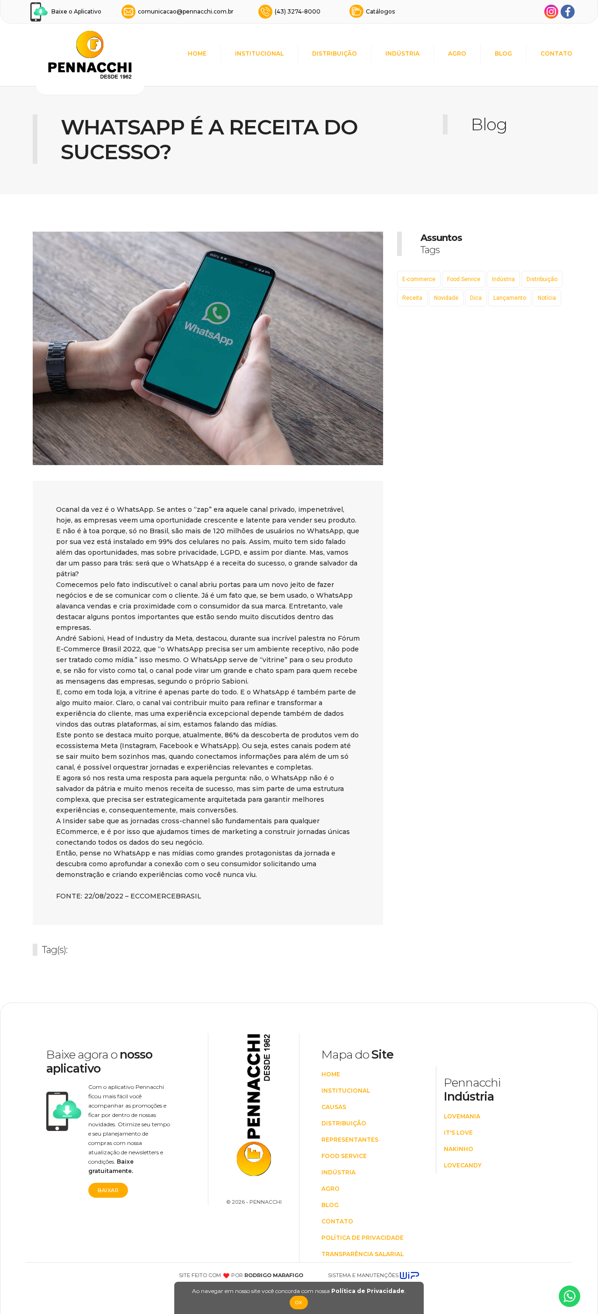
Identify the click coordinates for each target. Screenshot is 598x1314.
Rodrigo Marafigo (273, 1275)
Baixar (108, 1190)
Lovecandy (463, 1165)
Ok (298, 1302)
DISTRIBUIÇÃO (334, 53)
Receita (412, 298)
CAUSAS (333, 1106)
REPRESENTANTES (349, 1139)
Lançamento (509, 298)
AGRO (457, 53)
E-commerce (418, 279)
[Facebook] (568, 12)
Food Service (463, 279)
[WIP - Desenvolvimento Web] (409, 1275)
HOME (197, 53)
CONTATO (556, 53)
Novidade (446, 298)
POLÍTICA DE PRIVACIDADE (362, 1237)
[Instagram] (551, 12)
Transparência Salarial (362, 1253)
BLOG (503, 53)
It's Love (458, 1132)
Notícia (547, 298)
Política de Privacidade (368, 1290)
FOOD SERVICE (344, 1155)
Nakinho (458, 1148)
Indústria (503, 279)
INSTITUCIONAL (259, 53)
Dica (476, 298)
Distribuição (542, 279)
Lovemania (462, 1116)
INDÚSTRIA (402, 53)
